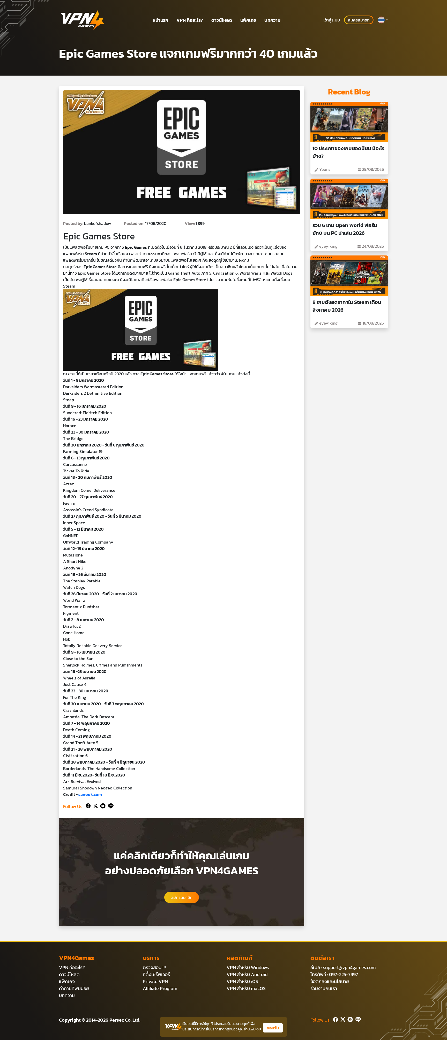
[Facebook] (87, 805)
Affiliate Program (160, 988)
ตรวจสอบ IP (154, 967)
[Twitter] (94, 805)
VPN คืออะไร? (189, 20)
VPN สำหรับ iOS (242, 981)
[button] (383, 20)
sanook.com (90, 794)
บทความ (272, 20)
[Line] (110, 805)
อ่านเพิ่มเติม (252, 1029)
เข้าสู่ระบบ (331, 20)
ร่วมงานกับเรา (323, 988)
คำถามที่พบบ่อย (74, 988)
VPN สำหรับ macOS (246, 988)
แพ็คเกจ (248, 20)
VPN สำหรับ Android (247, 974)
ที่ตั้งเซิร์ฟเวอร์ (156, 974)
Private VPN (155, 981)
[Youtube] (102, 805)
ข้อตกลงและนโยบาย (329, 981)
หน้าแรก (160, 20)
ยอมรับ (273, 1028)
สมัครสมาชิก (359, 20)
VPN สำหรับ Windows (248, 967)
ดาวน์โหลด (221, 20)
